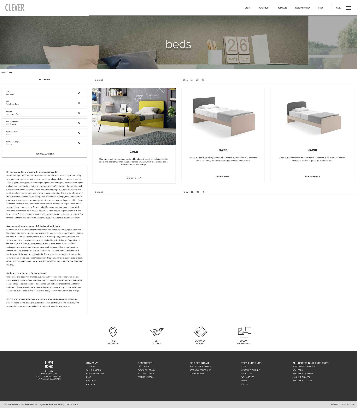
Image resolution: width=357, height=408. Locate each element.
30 (197, 80)
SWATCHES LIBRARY (200, 342)
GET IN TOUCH (156, 342)
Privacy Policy (58, 404)
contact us (55, 303)
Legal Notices (45, 404)
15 (191, 80)
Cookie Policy (72, 404)
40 (203, 80)
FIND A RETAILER (113, 342)
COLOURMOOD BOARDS (244, 342)
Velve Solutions (347, 404)
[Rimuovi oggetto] (79, 93)
